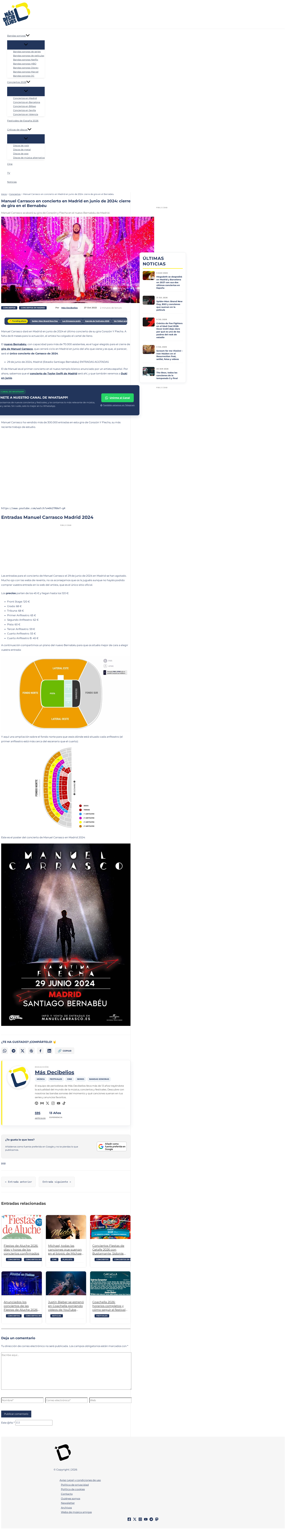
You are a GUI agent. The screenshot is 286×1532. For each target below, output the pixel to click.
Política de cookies (73, 1489)
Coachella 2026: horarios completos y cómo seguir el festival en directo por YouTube (109, 1306)
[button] (28, 35)
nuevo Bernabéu (15, 344)
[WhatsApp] (4, 1050)
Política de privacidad (75, 1484)
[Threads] (31, 1050)
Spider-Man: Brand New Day (45, 321)
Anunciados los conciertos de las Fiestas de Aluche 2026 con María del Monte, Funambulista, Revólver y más (21, 1306)
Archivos (66, 1507)
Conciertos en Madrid (33, 308)
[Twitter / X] (135, 1520)
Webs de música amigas (76, 1512)
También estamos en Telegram (119, 405)
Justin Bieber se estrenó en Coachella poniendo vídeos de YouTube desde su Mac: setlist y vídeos (66, 1306)
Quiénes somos (70, 1498)
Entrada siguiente (57, 1181)
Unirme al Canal (120, 397)
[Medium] (157, 1520)
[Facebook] (40, 1050)
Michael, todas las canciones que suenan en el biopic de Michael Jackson (65, 1249)
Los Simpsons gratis (71, 321)
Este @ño (8, 1422)
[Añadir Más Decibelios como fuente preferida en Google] (112, 1146)
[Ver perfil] (18, 1087)
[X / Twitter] (22, 1050)
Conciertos (9, 308)
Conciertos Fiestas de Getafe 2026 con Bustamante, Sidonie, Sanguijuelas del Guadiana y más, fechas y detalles (110, 1249)
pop (3, 1163)
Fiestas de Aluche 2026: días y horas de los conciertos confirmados (21, 1249)
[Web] (36, 1103)
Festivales (101, 1316)
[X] (47, 1103)
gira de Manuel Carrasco (17, 348)
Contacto (67, 1493)
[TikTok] (64, 1103)
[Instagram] (53, 1103)
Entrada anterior (18, 1181)
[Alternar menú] (26, 44)
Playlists (67, 1259)
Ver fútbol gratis (121, 321)
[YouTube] (58, 1103)
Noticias (56, 1316)
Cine (54, 1259)
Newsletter (68, 1503)
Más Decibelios (54, 1072)
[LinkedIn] (49, 1050)
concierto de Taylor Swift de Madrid (53, 373)
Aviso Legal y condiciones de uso (80, 1480)
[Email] (42, 1103)
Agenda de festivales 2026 (97, 321)
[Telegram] (13, 1050)
